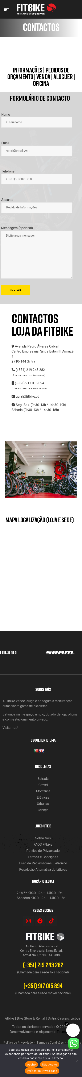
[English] (41, 751)
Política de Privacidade (42, 1070)
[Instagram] (28, 921)
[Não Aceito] (77, 1061)
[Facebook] (40, 921)
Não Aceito (49, 1064)
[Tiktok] (51, 921)
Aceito (31, 1064)
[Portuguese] (36, 751)
